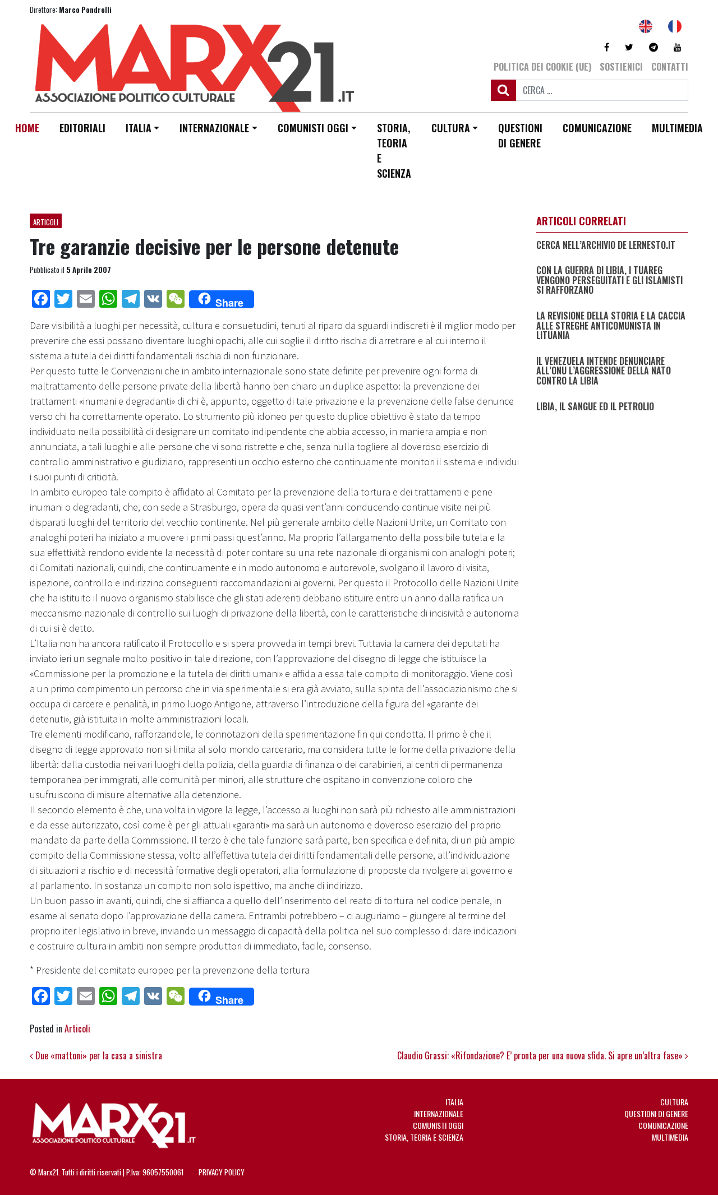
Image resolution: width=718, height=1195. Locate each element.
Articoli (45, 222)
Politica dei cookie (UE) (542, 66)
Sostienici (621, 66)
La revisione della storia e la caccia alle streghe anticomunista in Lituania (610, 325)
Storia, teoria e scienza (394, 150)
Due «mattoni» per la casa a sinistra (97, 1055)
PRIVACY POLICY (222, 1172)
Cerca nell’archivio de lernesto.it (605, 245)
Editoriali (82, 128)
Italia (138, 128)
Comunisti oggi (313, 128)
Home (27, 128)
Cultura (450, 128)
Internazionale (214, 128)
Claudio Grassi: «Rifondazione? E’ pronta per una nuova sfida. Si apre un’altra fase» (541, 1055)
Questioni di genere (520, 135)
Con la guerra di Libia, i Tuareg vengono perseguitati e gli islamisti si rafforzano (609, 280)
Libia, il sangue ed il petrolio (595, 406)
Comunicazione (597, 128)
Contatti (669, 66)
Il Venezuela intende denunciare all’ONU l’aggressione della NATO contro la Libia (603, 371)
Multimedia (677, 128)
